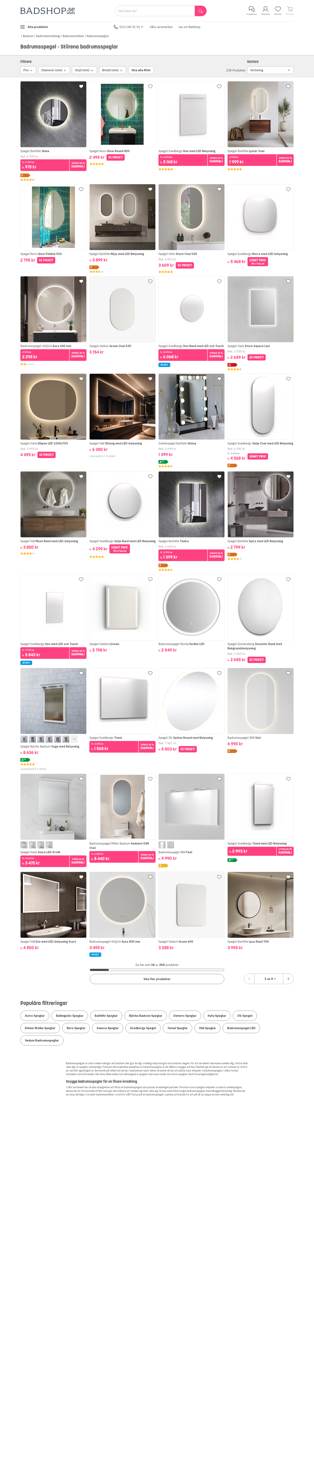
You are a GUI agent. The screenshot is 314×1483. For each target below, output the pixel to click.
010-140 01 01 (130, 27)
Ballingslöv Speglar (69, 1015)
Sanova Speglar (108, 1028)
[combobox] (268, 979)
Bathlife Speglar (106, 1015)
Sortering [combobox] (256, 70)
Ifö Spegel (244, 1015)
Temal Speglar (177, 1028)
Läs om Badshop (189, 27)
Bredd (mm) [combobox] (110, 70)
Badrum (28, 36)
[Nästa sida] (288, 979)
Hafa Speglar (217, 1015)
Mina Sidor (265, 14)
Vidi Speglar (207, 1028)
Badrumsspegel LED (241, 1028)
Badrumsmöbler (73, 36)
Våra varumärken (161, 27)
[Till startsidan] (47, 11)
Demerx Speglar (185, 1015)
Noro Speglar (76, 1028)
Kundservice (252, 14)
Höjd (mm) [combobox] (82, 70)
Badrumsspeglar (98, 36)
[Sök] (201, 11)
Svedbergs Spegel (143, 1028)
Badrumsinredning (48, 36)
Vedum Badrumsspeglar (42, 1040)
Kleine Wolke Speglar (40, 1028)
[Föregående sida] (249, 979)
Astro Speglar (35, 1015)
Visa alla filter (141, 70)
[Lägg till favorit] (81, 86)
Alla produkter (38, 27)
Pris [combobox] (26, 70)
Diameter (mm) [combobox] (51, 70)
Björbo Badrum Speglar (145, 1015)
